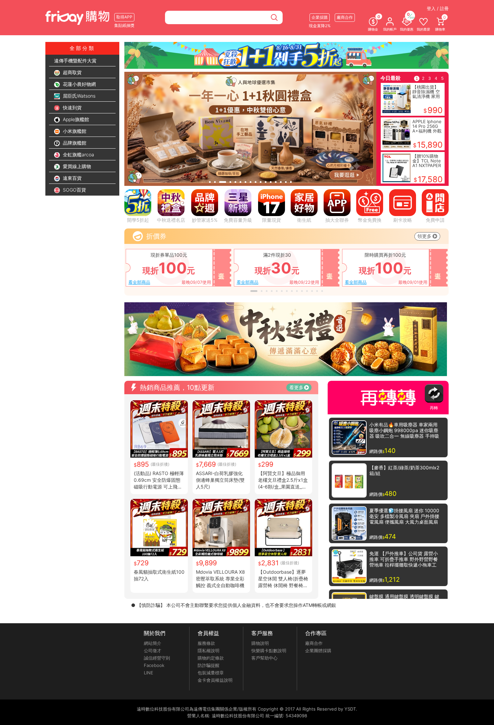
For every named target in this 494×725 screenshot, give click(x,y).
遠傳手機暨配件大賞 (75, 60)
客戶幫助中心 (264, 658)
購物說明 (260, 643)
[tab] (210, 182)
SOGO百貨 (73, 190)
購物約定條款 (211, 658)
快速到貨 (71, 107)
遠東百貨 (71, 178)
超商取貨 (71, 72)
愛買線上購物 (76, 166)
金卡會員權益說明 (215, 680)
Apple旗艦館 (75, 119)
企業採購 (320, 17)
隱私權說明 (208, 650)
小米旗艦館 (73, 131)
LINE (148, 672)
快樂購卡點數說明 (268, 650)
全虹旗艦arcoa (77, 154)
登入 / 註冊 (438, 8)
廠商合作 (314, 643)
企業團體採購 (318, 650)
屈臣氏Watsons (78, 96)
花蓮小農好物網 (78, 84)
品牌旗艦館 (73, 143)
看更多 (296, 387)
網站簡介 (152, 643)
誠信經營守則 (157, 658)
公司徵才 (152, 650)
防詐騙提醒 (208, 665)
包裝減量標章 (211, 672)
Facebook (154, 665)
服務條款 (206, 643)
